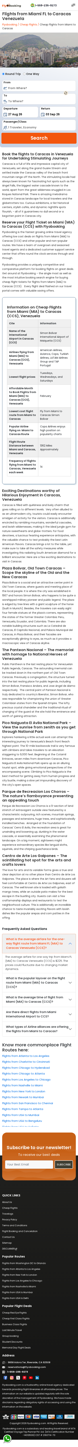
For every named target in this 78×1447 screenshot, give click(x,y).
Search (39, 138)
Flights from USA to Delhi (15, 1298)
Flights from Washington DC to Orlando (24, 1263)
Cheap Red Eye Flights (14, 1312)
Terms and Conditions (14, 1225)
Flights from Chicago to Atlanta (23, 1073)
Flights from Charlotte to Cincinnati (26, 1062)
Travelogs (7, 1213)
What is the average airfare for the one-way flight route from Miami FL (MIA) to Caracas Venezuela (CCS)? (35, 943)
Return (45, 108)
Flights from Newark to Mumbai (23, 1097)
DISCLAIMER (8, 1248)
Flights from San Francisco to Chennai (27, 1103)
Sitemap (7, 1242)
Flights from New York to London (23, 1091)
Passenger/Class (15, 121)
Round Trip (13, 74)
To (5, 95)
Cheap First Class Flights (16, 1318)
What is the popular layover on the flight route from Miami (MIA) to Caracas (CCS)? (35, 982)
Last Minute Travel (12, 1330)
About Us (7, 1202)
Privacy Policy (9, 1219)
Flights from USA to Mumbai (20, 1115)
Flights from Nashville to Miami (22, 1085)
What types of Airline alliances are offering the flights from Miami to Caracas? (37, 1029)
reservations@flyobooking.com (26, 1367)
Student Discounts (12, 1341)
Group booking (10, 1336)
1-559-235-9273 (46, 5)
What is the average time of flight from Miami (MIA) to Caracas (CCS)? (34, 999)
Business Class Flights (14, 1324)
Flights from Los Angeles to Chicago (26, 1079)
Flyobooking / (10, 24)
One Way (32, 74)
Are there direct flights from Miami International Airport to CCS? (31, 1014)
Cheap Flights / (29, 24)
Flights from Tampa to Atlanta (22, 1109)
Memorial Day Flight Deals (16, 1347)
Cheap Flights (10, 1207)
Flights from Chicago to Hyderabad (26, 1068)
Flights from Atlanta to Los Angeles (25, 1056)
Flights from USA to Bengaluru (22, 1121)
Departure (11, 108)
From (7, 82)
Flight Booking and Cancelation (20, 1231)
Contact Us (8, 1237)
